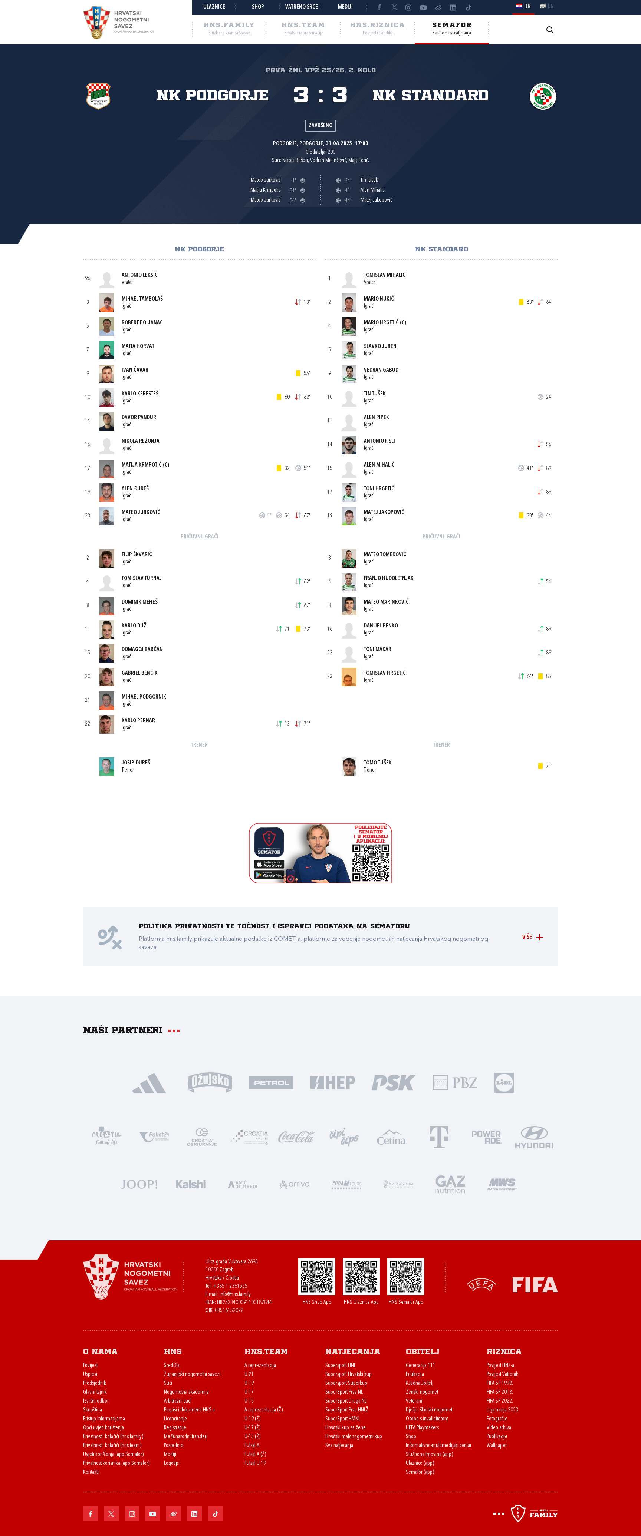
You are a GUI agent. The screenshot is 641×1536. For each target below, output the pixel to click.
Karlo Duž (134, 626)
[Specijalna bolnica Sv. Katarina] (398, 1183)
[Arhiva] (549, 29)
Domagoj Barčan (142, 650)
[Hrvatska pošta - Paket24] (154, 1136)
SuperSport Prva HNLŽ (346, 1410)
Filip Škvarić (137, 555)
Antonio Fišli (379, 441)
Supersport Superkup (346, 1383)
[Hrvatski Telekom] (439, 1136)
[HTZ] (107, 1136)
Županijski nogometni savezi (192, 1374)
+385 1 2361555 (230, 1286)
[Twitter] (394, 7)
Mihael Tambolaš (142, 299)
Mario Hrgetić (381, 323)
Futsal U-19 (255, 1463)
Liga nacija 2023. (503, 1410)
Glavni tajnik (95, 1392)
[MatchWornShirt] (502, 1183)
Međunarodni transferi (185, 1437)
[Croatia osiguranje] (202, 1136)
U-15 (249, 1401)
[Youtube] (423, 7)
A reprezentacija (260, 1366)
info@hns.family (235, 1294)
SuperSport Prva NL (344, 1392)
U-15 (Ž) (252, 1437)
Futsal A (251, 1446)
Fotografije (497, 1419)
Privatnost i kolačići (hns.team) (112, 1446)
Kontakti (91, 1472)
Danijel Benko (381, 626)
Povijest (90, 1366)
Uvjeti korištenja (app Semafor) (113, 1454)
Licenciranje (175, 1419)
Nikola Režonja (141, 441)
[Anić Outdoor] (243, 1183)
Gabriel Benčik (140, 673)
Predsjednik (94, 1383)
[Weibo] (438, 7)
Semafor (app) (420, 1472)
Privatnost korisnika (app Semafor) (116, 1463)
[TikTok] (468, 7)
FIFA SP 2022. (500, 1401)
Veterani (414, 1401)
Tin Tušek (375, 394)
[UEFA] (481, 1284)
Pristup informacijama (104, 1419)
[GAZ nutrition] (450, 1183)
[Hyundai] (534, 1136)
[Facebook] (379, 7)
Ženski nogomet (422, 1392)
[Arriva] (294, 1183)
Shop (258, 7)
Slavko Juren (380, 346)
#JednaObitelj (419, 1383)
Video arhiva (499, 1428)
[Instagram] (408, 7)
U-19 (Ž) (252, 1419)
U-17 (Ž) (252, 1428)
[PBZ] (455, 1082)
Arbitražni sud (177, 1401)
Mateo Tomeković (385, 555)
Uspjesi (90, 1374)
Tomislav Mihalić (384, 275)
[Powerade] (486, 1136)
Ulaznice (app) (420, 1463)
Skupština (92, 1410)
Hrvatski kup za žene (345, 1428)
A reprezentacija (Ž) (263, 1410)
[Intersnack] (344, 1136)
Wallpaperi (497, 1446)
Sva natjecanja (339, 1446)
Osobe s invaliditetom (427, 1419)
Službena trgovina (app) (429, 1454)
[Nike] (149, 1082)
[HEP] (332, 1082)
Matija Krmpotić (142, 465)
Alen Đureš (135, 489)
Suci (168, 1383)
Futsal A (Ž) (255, 1454)
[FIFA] (535, 1284)
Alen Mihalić (379, 465)
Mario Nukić (379, 299)
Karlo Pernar (138, 721)
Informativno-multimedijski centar (438, 1446)
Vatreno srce (301, 7)
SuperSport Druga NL (345, 1401)
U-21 (249, 1374)
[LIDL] (504, 1082)
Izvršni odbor (96, 1401)
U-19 (249, 1383)
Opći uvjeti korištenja (103, 1428)
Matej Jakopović (384, 512)
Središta (172, 1366)
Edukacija (415, 1374)
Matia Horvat (138, 346)
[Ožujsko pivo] (210, 1082)
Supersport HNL (340, 1366)
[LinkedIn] (453, 7)
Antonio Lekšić (140, 275)
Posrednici (174, 1446)
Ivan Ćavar (135, 370)
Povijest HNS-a (500, 1366)
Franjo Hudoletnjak (389, 578)
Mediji (345, 7)
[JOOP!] (139, 1183)
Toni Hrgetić (379, 489)
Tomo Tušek (378, 763)
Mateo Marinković (386, 602)
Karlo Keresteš (140, 394)
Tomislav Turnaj (142, 578)
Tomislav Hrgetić (385, 673)
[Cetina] (391, 1136)
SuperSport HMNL (342, 1419)
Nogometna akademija (186, 1392)
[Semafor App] (320, 881)
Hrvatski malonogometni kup (353, 1437)
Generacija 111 (420, 1366)
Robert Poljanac (142, 323)
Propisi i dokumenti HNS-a (189, 1410)
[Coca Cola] (296, 1136)
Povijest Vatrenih (503, 1374)
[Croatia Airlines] (249, 1136)
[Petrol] (271, 1082)
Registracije (175, 1428)
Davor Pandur (139, 418)
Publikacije (497, 1437)
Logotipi (172, 1463)
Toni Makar (377, 650)
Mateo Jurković (141, 512)
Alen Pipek (376, 418)
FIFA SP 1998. (500, 1383)
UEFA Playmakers (422, 1428)
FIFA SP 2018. (500, 1392)
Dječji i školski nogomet (429, 1410)
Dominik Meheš (140, 602)
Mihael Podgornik (144, 697)
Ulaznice (214, 7)
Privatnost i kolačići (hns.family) (113, 1437)
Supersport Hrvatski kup (348, 1374)
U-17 (249, 1392)
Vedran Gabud (381, 370)
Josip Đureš (136, 763)
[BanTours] (346, 1183)
